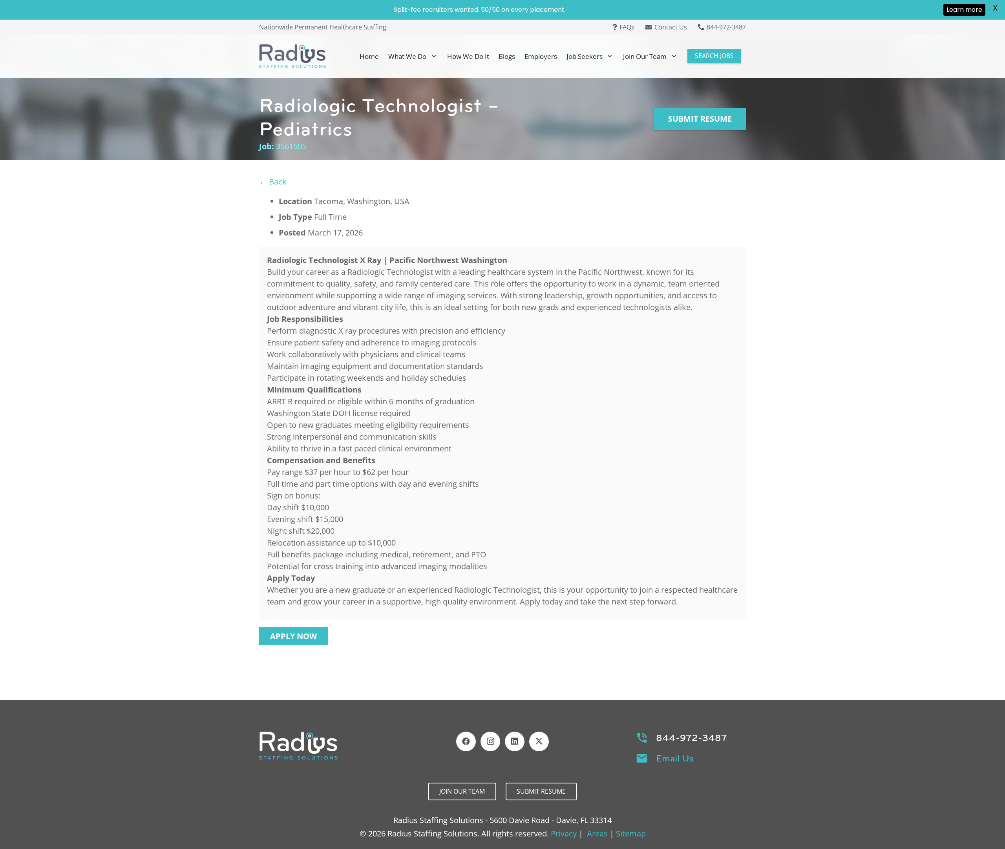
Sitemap (631, 833)
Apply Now (293, 636)
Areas (597, 833)
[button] (434, 56)
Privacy (564, 833)
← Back (273, 181)
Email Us (675, 758)
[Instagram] (490, 741)
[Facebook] (466, 741)
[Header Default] (292, 56)
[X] (539, 741)
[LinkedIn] (514, 741)
